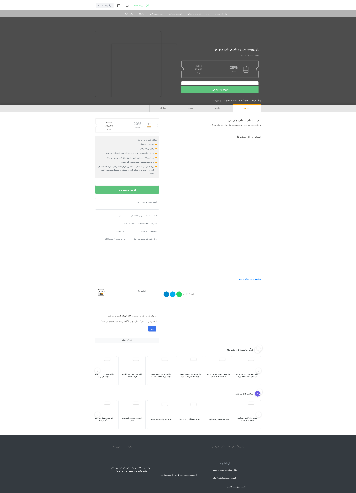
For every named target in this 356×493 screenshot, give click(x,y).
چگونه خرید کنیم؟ (217, 446)
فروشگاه (244, 100)
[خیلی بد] (102, 202)
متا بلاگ (141, 14)
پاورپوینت (217, 100)
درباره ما (129, 446)
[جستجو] (127, 5)
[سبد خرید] (119, 5)
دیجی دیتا (142, 291)
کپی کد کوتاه (127, 340)
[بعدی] (97, 370)
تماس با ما (129, 14)
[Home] (178, 447)
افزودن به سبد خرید (219, 89)
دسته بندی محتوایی (230, 100)
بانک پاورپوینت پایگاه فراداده (250, 279)
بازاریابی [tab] (162, 108)
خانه (207, 14)
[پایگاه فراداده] (257, 5)
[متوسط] (106, 202)
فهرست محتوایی (175, 14)
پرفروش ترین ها (221, 14)
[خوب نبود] (104, 202)
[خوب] (109, 202)
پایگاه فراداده (255, 100)
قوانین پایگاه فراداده (236, 446)
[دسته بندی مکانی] (201, 5)
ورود (152, 329)
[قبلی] (258, 370)
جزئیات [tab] (246, 108)
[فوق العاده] (111, 202)
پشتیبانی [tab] (190, 108)
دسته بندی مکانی (156, 14)
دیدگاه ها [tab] (218, 108)
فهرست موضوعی (194, 14)
